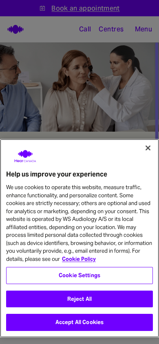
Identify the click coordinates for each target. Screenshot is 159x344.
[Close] (148, 148)
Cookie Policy (79, 259)
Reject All (79, 298)
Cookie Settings (79, 275)
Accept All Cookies (79, 322)
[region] (79, 238)
